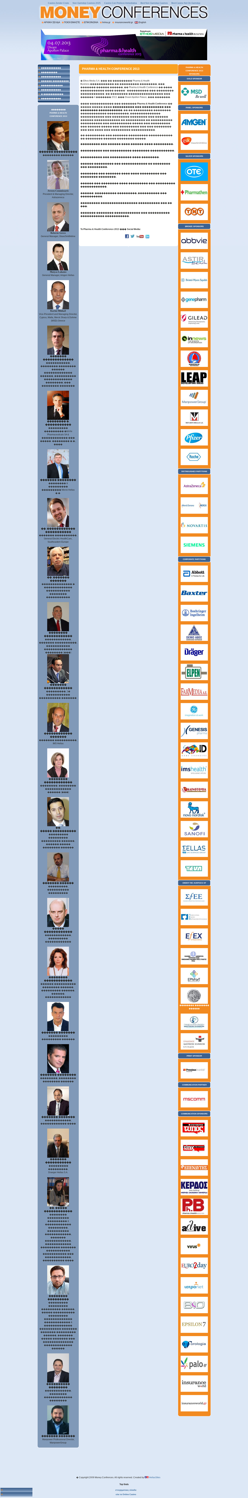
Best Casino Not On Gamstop (185, 3)
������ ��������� (55, 81)
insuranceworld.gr (124, 22)
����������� (51, 68)
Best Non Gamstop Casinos (154, 3)
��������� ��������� (49, 73)
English (142, 22)
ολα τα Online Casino (126, 1494)
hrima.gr (106, 22)
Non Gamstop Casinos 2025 (87, 3)
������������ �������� (52, 86)
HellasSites (154, 1477)
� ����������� (52, 94)
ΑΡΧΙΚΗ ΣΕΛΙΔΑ (52, 22)
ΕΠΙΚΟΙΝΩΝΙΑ (91, 22)
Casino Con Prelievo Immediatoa (120, 3)
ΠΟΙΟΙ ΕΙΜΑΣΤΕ (72, 22)
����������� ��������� (51, 77)
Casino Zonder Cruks (58, 3)
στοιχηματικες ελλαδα (125, 1490)
